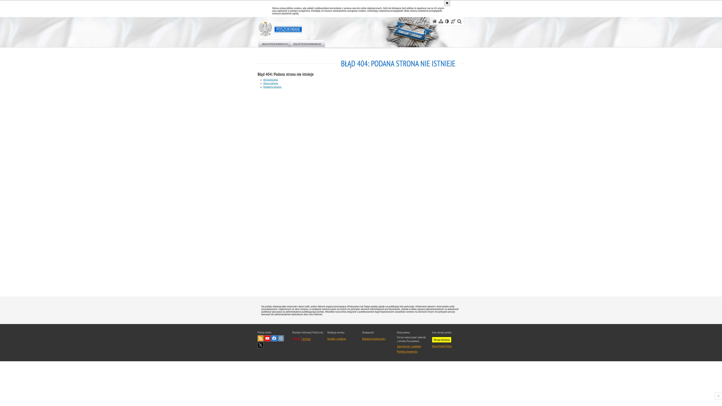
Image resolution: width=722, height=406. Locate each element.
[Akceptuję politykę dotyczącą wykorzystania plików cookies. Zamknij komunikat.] (447, 3)
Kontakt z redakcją (336, 339)
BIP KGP (307, 339)
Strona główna (270, 83)
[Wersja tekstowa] (447, 21)
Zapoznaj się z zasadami (409, 346)
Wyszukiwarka (270, 80)
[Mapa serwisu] (441, 21)
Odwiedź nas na (267, 338)
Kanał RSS (261, 338)
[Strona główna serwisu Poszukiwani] (435, 21)
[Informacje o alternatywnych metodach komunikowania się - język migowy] (453, 21)
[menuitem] (275, 43)
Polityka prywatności (407, 351)
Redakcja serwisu (272, 87)
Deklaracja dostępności (373, 339)
